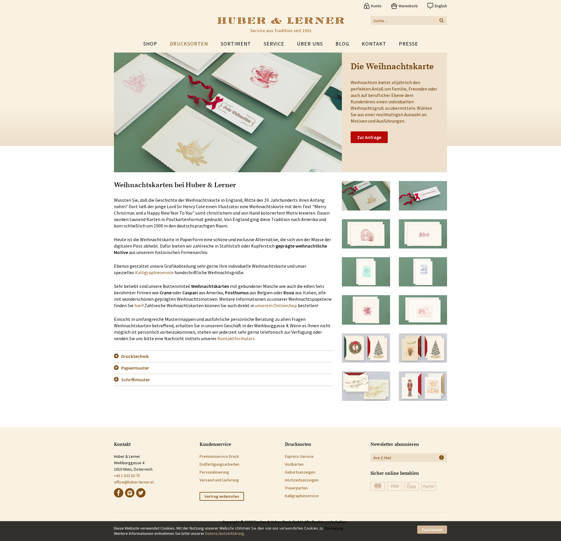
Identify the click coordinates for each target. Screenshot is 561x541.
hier (138, 305)
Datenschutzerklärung (224, 533)
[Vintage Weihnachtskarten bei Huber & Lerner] (366, 233)
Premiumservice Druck (219, 456)
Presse (408, 43)
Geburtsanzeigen (300, 472)
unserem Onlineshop (276, 305)
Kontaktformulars (235, 338)
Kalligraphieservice (154, 272)
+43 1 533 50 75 (127, 475)
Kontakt (374, 43)
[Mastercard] (377, 486)
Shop (150, 43)
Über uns (310, 43)
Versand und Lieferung (219, 480)
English (441, 5)
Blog (342, 43)
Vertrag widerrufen (222, 496)
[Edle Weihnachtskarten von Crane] (366, 348)
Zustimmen (432, 529)
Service (274, 43)
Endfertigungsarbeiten (219, 464)
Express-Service (299, 456)
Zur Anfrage (369, 137)
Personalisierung (214, 472)
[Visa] (394, 486)
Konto (376, 5)
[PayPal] (428, 486)
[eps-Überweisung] (411, 486)
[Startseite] (280, 25)
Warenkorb (408, 5)
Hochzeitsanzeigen (301, 480)
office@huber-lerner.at (134, 482)
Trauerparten (296, 487)
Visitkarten (294, 464)
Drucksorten (189, 43)
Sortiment (236, 43)
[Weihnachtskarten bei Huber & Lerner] (366, 195)
